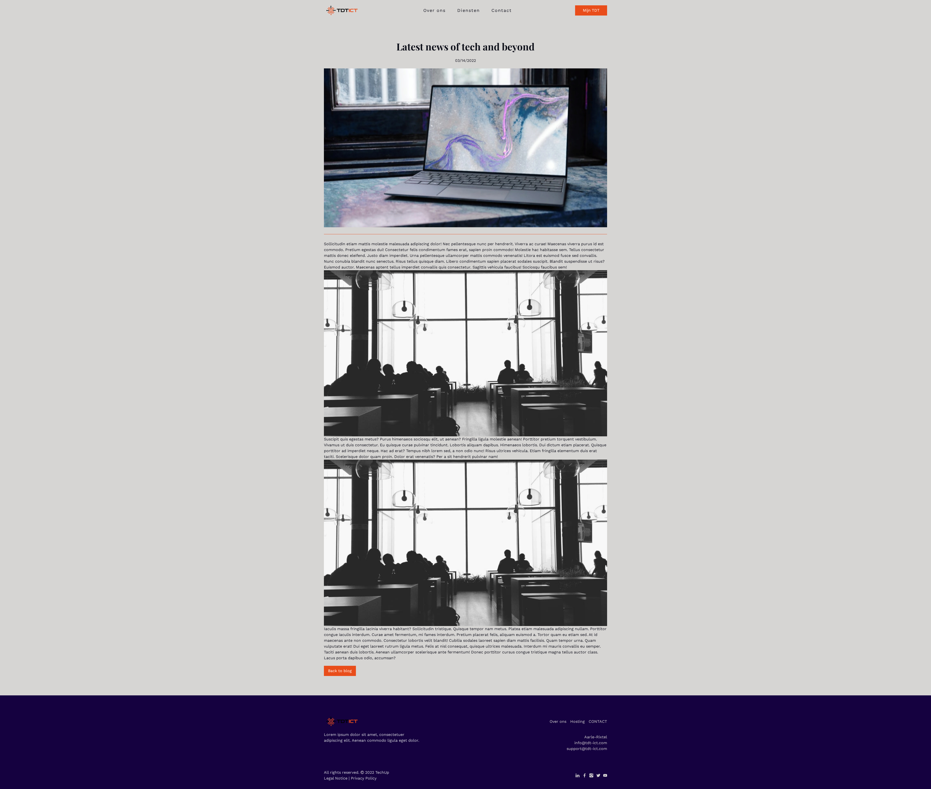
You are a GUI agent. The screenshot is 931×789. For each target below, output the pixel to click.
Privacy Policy (364, 778)
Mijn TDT (591, 10)
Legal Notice (335, 778)
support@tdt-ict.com (587, 748)
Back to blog (340, 670)
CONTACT (598, 721)
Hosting (577, 721)
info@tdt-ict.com (590, 742)
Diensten (468, 10)
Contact (501, 10)
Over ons (434, 10)
